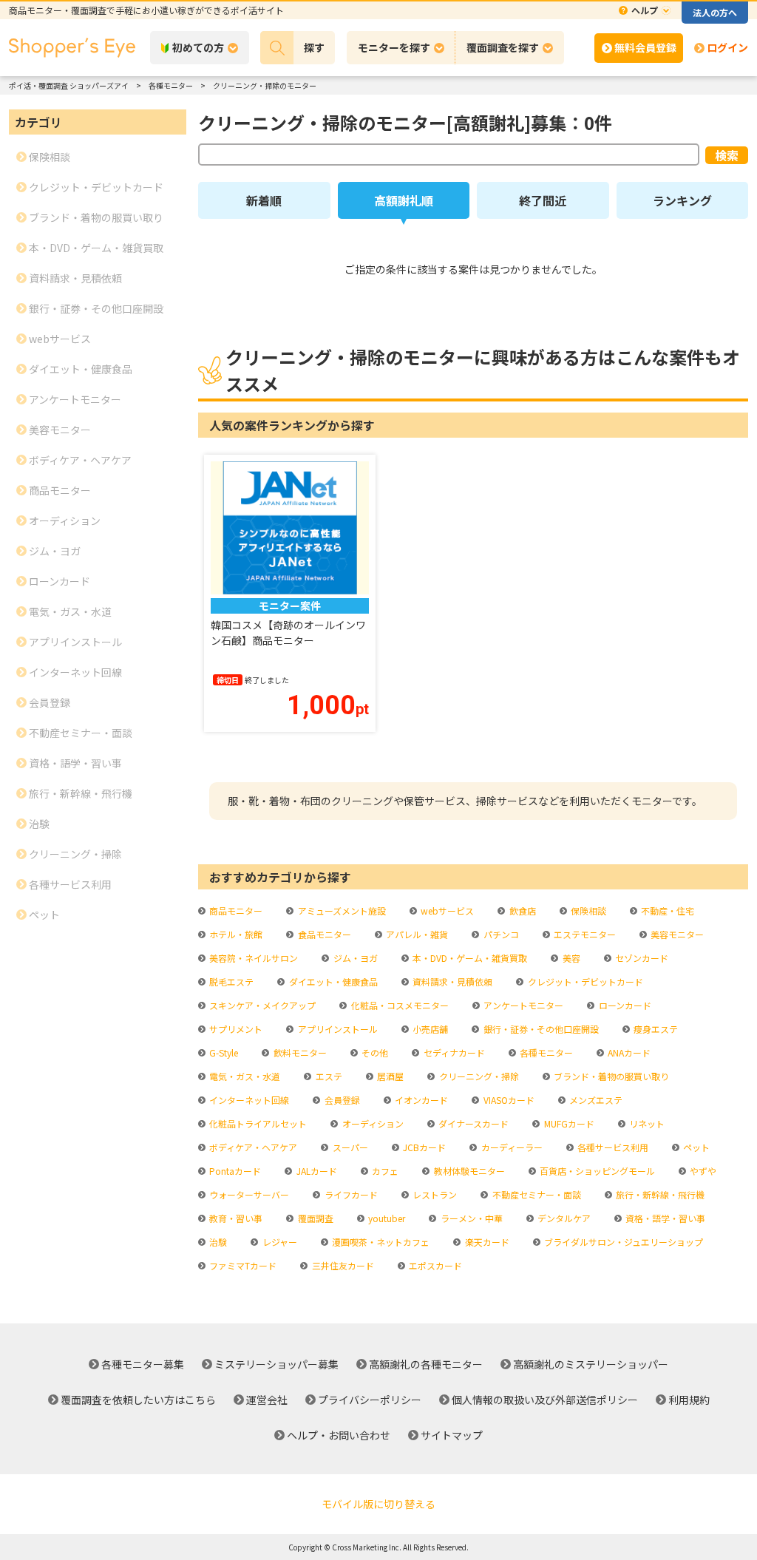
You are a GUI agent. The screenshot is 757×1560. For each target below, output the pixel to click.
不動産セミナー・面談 (535, 1194)
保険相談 (587, 910)
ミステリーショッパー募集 (276, 1364)
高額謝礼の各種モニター (426, 1364)
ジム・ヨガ (354, 958)
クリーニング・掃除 (477, 1076)
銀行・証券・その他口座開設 (539, 1029)
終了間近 (542, 200)
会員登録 (340, 1099)
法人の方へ (715, 12)
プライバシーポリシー (369, 1399)
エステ (327, 1076)
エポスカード (434, 1265)
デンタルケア (563, 1218)
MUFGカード (568, 1123)
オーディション (371, 1123)
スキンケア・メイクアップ (261, 1005)
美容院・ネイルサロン (252, 958)
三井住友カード (341, 1265)
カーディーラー (510, 1147)
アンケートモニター (522, 1005)
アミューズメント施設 (340, 910)
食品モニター (323, 934)
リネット (646, 1123)
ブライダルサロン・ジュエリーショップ (622, 1241)
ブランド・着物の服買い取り (610, 1076)
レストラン (433, 1194)
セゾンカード (640, 958)
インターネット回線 (248, 1099)
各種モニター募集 (142, 1364)
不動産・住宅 (666, 910)
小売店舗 (429, 1029)
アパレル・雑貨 (416, 934)
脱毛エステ (230, 981)
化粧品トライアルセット (257, 1123)
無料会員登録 (645, 47)
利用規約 (689, 1399)
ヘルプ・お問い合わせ (338, 1435)
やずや (702, 1170)
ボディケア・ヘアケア (252, 1147)
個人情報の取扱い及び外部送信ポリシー (545, 1399)
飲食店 (521, 910)
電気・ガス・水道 (243, 1076)
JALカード (315, 1170)
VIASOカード (507, 1099)
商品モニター (234, 910)
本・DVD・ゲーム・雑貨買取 (468, 958)
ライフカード (349, 1194)
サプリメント (234, 1029)
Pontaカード (234, 1170)
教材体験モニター (468, 1170)
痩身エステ (654, 1029)
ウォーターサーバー (248, 1194)
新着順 (264, 200)
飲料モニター (298, 1052)
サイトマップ (452, 1435)
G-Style (222, 1052)
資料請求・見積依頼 (451, 981)
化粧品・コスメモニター (398, 1005)
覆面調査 (314, 1218)
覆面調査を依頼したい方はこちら (138, 1399)
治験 (217, 1241)
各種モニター (545, 1052)
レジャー (278, 1241)
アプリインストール (336, 1029)
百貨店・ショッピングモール (596, 1170)
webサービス (446, 910)
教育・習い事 (234, 1218)
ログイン (727, 47)
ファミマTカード (241, 1265)
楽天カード (486, 1241)
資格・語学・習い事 (664, 1218)
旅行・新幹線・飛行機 (659, 1194)
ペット (695, 1147)
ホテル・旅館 (234, 934)
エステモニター (583, 934)
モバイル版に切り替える (378, 1503)
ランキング (682, 200)
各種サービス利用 (611, 1147)
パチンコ (499, 934)
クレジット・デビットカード (584, 981)
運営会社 (267, 1399)
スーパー (348, 1147)
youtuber (385, 1218)
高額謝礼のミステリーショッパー (590, 1364)
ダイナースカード (472, 1123)
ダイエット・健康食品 (332, 981)
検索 (727, 155)
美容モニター (676, 934)
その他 (373, 1052)
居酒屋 (389, 1076)
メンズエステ (594, 1099)
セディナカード (452, 1052)
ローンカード (624, 1005)
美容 (570, 958)
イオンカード (420, 1099)
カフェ (384, 1170)
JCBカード (423, 1147)
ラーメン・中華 (470, 1218)
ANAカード (628, 1052)
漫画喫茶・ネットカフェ (380, 1241)
